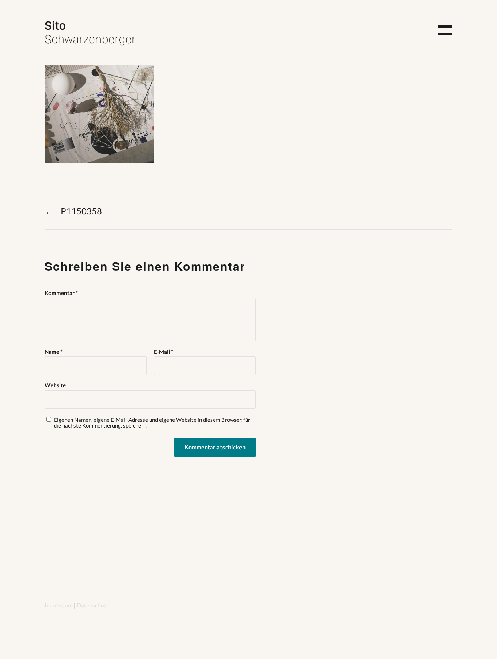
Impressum (59, 605)
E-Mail (163, 352)
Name (54, 352)
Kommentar (61, 293)
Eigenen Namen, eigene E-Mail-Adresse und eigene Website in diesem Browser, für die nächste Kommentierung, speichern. (152, 423)
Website (55, 385)
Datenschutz (93, 605)
